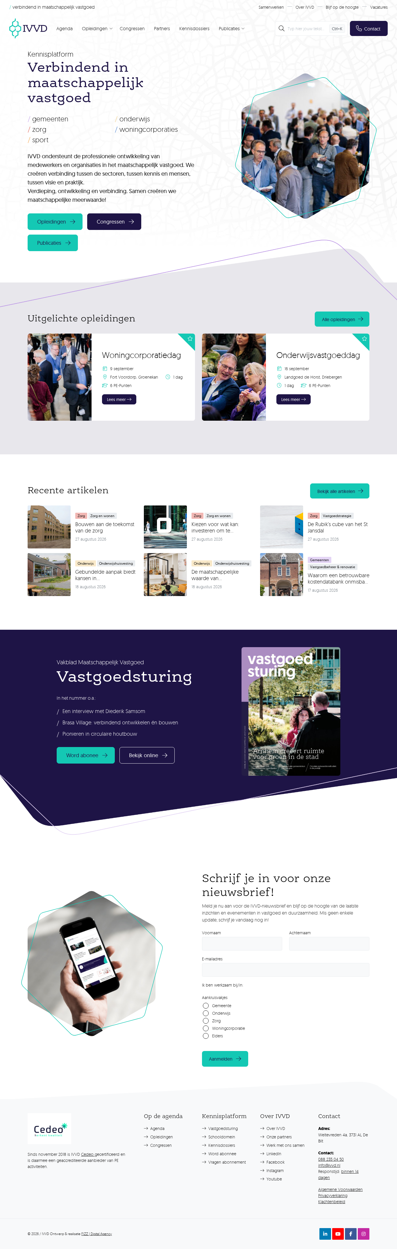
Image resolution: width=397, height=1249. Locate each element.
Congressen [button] (111, 221)
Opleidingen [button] (51, 221)
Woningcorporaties (146, 129)
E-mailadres (212, 958)
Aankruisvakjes (215, 997)
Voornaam (211, 932)
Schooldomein (221, 1136)
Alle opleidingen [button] (338, 319)
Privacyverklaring (332, 1195)
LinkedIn (273, 1153)
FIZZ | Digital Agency (96, 1234)
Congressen (132, 28)
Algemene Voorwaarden (340, 1189)
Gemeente (221, 1005)
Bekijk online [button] (143, 755)
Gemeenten (48, 118)
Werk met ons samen (285, 1145)
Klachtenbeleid (331, 1201)
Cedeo (88, 1154)
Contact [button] (372, 29)
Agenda (64, 28)
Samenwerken (271, 7)
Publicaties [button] (49, 243)
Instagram (274, 1170)
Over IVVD (305, 7)
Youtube (273, 1178)
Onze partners (278, 1136)
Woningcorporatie (228, 1028)
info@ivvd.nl (329, 1165)
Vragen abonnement (226, 1162)
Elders (217, 1035)
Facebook (275, 1162)
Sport (38, 139)
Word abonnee (221, 1153)
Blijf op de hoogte (342, 7)
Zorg (37, 129)
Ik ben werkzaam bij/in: (222, 984)
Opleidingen (161, 1136)
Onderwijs (132, 118)
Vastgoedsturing (222, 1128)
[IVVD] (28, 28)
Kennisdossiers (194, 28)
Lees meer (116, 399)
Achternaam (300, 932)
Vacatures (379, 7)
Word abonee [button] (82, 755)
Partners (162, 28)
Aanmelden (221, 1059)
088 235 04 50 (331, 1159)
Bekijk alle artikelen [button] (336, 491)
